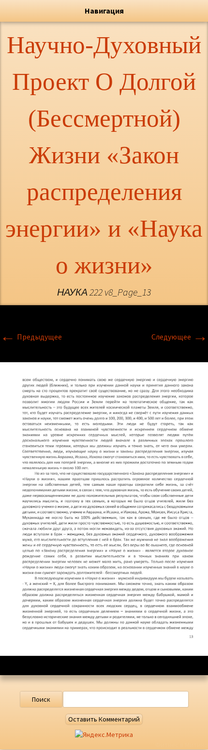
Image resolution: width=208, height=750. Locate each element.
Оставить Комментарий (104, 719)
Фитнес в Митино (181, 744)
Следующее (179, 336)
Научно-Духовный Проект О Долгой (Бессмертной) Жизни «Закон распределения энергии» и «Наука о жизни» (104, 155)
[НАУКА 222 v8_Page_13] (104, 508)
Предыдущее (31, 336)
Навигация (104, 10)
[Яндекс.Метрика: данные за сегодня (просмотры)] (104, 735)
